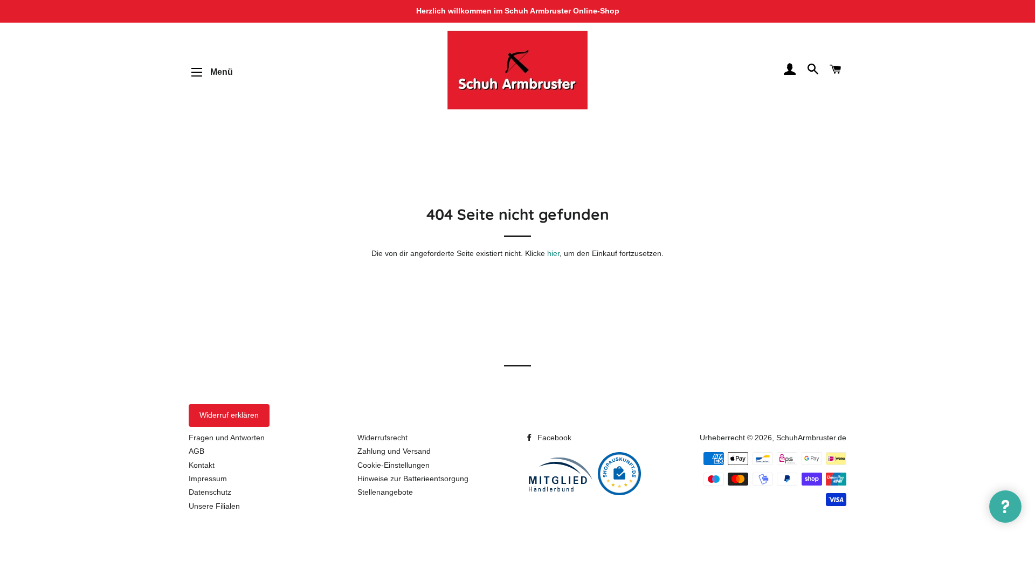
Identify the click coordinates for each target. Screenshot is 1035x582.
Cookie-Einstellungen (393, 465)
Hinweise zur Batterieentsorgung (412, 478)
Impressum (208, 478)
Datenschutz (210, 492)
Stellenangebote (385, 492)
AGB (196, 451)
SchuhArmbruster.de (811, 437)
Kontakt (202, 465)
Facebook (553, 437)
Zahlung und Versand (394, 451)
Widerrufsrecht (382, 437)
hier (553, 253)
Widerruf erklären (229, 415)
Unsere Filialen (214, 506)
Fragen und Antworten (227, 437)
